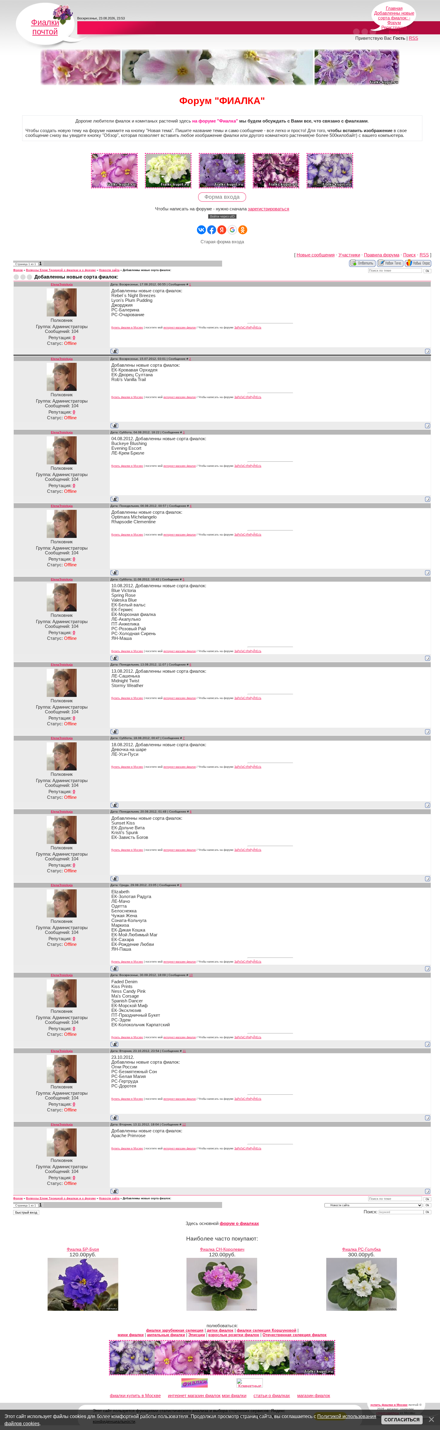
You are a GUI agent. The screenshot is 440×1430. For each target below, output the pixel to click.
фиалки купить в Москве (135, 1395)
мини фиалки (131, 1335)
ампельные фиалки (166, 1335)
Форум (18, 270)
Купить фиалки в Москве (127, 327)
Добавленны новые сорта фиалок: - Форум (394, 18)
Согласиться (402, 1419)
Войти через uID (222, 216)
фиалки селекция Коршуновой (266, 1330)
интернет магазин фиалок (194, 1395)
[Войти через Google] (232, 230)
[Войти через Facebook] (211, 229)
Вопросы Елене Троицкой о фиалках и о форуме (61, 270)
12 (184, 1124)
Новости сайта (109, 270)
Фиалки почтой (45, 27)
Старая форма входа (222, 241)
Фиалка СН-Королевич (222, 1249)
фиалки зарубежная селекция (175, 1330)
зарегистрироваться (268, 209)
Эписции (196, 1335)
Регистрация (394, 27)
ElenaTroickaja (62, 284)
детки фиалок (220, 1330)
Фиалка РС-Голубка (361, 1249)
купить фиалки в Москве (389, 1404)
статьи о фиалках (272, 1395)
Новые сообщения (316, 255)
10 (191, 975)
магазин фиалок (313, 1395)
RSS (413, 38)
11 (184, 1051)
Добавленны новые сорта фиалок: (147, 270)
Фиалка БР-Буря (83, 1249)
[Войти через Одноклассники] (242, 229)
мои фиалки (234, 1395)
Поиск (409, 255)
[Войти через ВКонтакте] (201, 229)
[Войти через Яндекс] (221, 229)
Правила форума (381, 255)
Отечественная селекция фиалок (295, 1335)
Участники (349, 255)
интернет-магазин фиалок (179, 327)
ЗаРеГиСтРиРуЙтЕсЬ (247, 327)
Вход (394, 32)
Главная (394, 8)
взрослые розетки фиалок (233, 1335)
